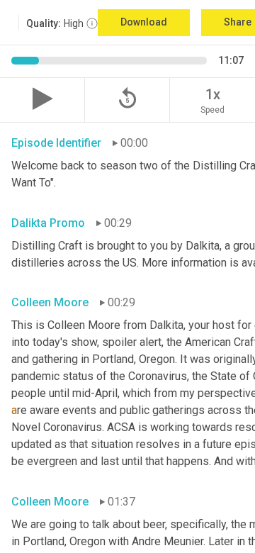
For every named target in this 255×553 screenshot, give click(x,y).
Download (143, 22)
